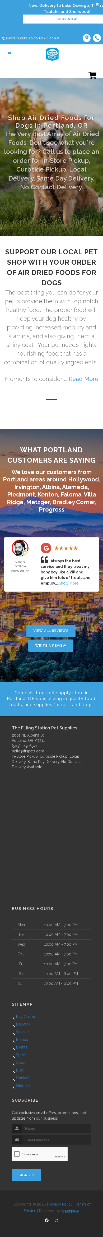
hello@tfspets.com (28, 751)
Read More (83, 378)
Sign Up (26, 1175)
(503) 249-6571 (24, 746)
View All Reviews (51, 631)
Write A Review (51, 645)
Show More (68, 583)
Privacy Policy (61, 1204)
